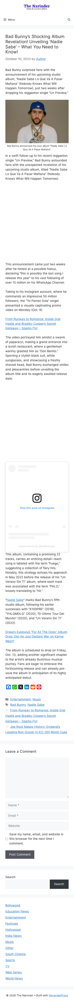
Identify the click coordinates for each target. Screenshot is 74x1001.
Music (37, 699)
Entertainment (20, 699)
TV (7, 966)
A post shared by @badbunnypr (37, 546)
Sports (10, 960)
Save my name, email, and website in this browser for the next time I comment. (36, 838)
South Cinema (15, 954)
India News (13, 936)
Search (10, 877)
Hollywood (13, 929)
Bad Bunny (18, 705)
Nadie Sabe (15, 600)
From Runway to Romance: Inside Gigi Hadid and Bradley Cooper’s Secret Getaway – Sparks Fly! (32, 323)
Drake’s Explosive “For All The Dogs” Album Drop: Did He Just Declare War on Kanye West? (36, 636)
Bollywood (12, 905)
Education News (17, 911)
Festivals (11, 923)
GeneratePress (58, 995)
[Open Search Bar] (69, 19)
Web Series (13, 972)
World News (14, 978)
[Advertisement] (37, 222)
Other (9, 948)
